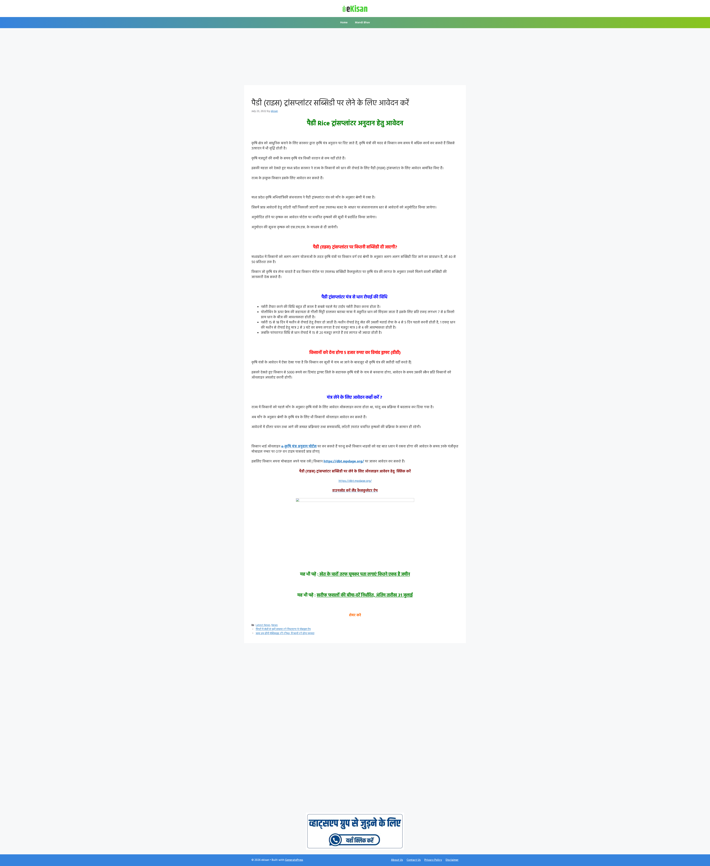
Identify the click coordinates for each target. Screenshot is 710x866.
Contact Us (414, 860)
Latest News (263, 625)
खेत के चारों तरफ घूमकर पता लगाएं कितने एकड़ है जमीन (364, 574)
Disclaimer (452, 860)
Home (344, 22)
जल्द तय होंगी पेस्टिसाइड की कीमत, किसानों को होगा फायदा (285, 633)
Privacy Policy (433, 860)
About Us (397, 860)
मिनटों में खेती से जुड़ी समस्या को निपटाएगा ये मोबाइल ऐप (283, 629)
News (274, 625)
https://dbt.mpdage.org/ (344, 461)
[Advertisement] (355, 58)
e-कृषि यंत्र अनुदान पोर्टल (299, 446)
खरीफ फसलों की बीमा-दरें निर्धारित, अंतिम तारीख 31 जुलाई (365, 595)
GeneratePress (294, 860)
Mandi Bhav (362, 22)
